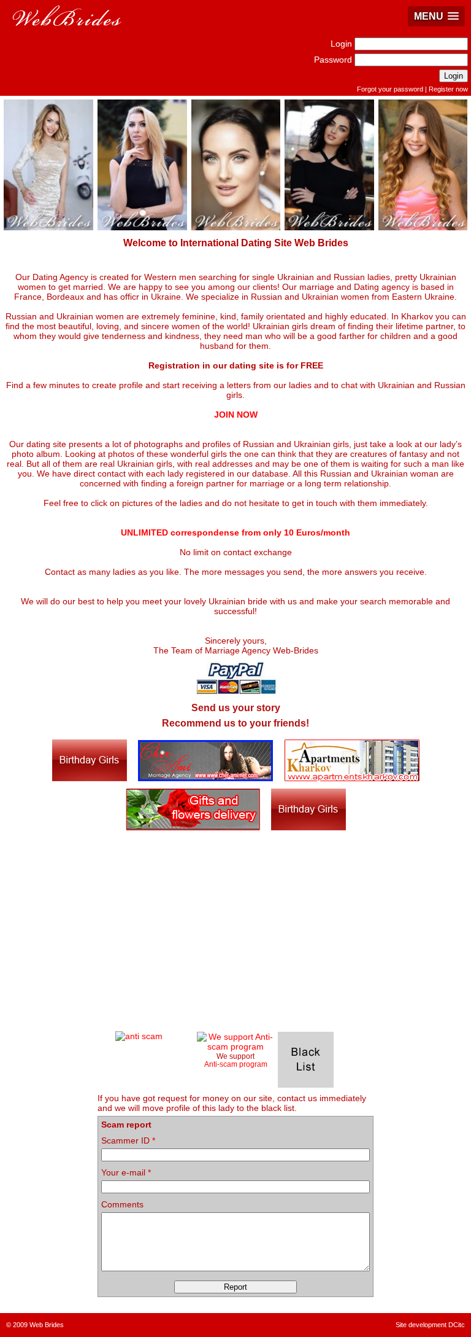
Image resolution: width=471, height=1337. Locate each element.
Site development (421, 1324)
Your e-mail (126, 1172)
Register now (448, 89)
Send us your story (235, 708)
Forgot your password (390, 89)
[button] (436, 16)
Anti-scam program (235, 1064)
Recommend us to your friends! (235, 723)
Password (333, 59)
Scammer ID (128, 1140)
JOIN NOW (236, 414)
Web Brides (46, 1324)
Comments (122, 1204)
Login (341, 44)
